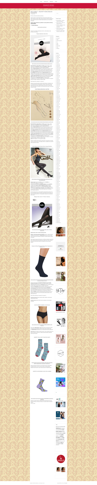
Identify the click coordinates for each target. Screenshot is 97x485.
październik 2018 (58, 176)
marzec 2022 (58, 123)
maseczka (57, 433)
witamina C (59, 443)
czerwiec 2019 (58, 165)
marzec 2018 (58, 185)
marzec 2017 (58, 200)
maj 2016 (57, 213)
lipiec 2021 (57, 133)
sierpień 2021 (58, 132)
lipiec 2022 (57, 118)
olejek (60, 434)
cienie (57, 428)
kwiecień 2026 (58, 60)
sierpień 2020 (58, 147)
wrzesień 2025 (58, 69)
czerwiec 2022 (58, 119)
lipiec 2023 (57, 102)
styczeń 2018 (58, 187)
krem (57, 431)
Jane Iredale (57, 429)
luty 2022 (57, 124)
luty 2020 (57, 155)
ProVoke (61, 437)
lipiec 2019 (57, 164)
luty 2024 (57, 93)
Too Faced (57, 442)
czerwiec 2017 (58, 196)
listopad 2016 (58, 205)
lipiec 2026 (57, 56)
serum (57, 440)
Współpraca (51, 1)
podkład (61, 436)
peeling (57, 436)
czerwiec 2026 (58, 57)
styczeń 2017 (58, 203)
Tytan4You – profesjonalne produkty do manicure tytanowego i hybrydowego (60, 26)
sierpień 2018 (58, 178)
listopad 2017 (58, 190)
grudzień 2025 (58, 65)
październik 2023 (58, 98)
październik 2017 (58, 191)
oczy (64, 433)
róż (63, 439)
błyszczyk (62, 426)
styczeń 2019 (58, 172)
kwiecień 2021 (58, 137)
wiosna (56, 443)
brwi (60, 426)
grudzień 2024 (58, 80)
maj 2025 (57, 74)
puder (63, 437)
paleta (62, 434)
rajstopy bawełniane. (35, 25)
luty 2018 (57, 186)
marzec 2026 (58, 61)
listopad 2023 (58, 97)
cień (60, 428)
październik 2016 (58, 207)
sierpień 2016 (58, 209)
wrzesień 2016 (58, 208)
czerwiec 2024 (58, 88)
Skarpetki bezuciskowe (34, 297)
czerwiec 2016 (58, 212)
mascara (63, 431)
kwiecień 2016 (58, 214)
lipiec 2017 (57, 195)
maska (60, 433)
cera (64, 426)
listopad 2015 (58, 221)
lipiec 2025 (57, 71)
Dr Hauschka (62, 428)
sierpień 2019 (58, 163)
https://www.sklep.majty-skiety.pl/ (42, 27)
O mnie (41, 1)
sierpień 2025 (58, 70)
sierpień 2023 (58, 101)
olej (58, 434)
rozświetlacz (60, 439)
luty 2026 (57, 62)
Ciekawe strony (46, 1)
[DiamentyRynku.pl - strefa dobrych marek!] (48, 6)
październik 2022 (58, 114)
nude (62, 433)
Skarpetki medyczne (33, 300)
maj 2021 (57, 136)
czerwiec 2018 (58, 181)
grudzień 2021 (58, 127)
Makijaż (57, 44)
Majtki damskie (33, 331)
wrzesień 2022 (58, 115)
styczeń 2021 (58, 141)
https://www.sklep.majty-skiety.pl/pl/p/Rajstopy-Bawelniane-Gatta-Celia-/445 (42, 63)
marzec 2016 (58, 216)
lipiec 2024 (57, 87)
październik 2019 (58, 160)
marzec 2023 (58, 107)
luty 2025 (57, 78)
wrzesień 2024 (58, 84)
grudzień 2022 (58, 111)
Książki (57, 43)
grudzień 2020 (58, 142)
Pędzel (57, 439)
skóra (59, 440)
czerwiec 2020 (58, 150)
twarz (62, 442)
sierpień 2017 (58, 194)
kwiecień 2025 (58, 75)
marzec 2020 (58, 154)
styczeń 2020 (58, 156)
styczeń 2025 (58, 79)
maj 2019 (57, 167)
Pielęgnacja (57, 48)
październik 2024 (58, 83)
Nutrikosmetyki (58, 45)
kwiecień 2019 (58, 168)
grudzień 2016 (58, 204)
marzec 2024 (58, 92)
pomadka (58, 437)
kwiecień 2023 (58, 106)
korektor (60, 429)
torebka (60, 442)
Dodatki (34, 403)
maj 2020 (57, 151)
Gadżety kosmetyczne (59, 40)
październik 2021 (58, 129)
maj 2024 (57, 89)
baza (56, 426)
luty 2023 (57, 109)
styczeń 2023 (58, 110)
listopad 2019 (58, 159)
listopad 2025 (58, 66)
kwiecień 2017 (58, 199)
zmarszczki (57, 444)
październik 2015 (58, 222)
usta (63, 442)
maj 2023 (57, 105)
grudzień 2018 (58, 173)
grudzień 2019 (58, 158)
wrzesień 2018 (58, 177)
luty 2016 (57, 217)
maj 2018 (57, 182)
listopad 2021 (58, 128)
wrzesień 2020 (58, 146)
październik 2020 (58, 145)
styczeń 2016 (58, 218)
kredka (63, 429)
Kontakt (56, 1)
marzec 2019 (58, 169)
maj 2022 (57, 120)
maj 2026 (57, 58)
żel (58, 444)
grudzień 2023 (58, 96)
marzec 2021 (58, 138)
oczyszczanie (57, 434)
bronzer (58, 426)
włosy (62, 443)
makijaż (60, 431)
